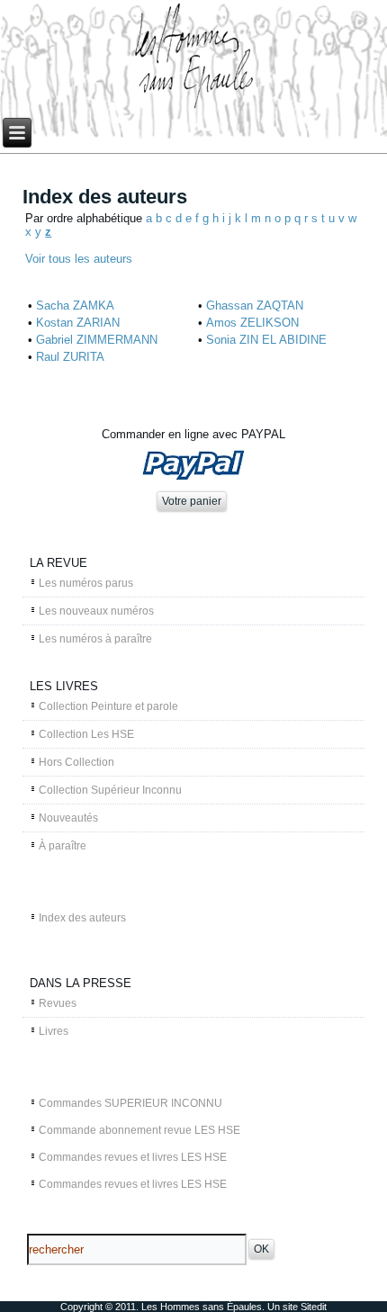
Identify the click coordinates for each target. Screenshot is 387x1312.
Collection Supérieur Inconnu (110, 790)
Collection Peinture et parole (108, 706)
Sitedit (314, 1306)
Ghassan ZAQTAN (254, 305)
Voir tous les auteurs (78, 258)
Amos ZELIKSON (252, 322)
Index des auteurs (82, 918)
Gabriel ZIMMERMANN (97, 339)
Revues (57, 1003)
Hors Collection (76, 762)
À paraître (62, 846)
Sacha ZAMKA (75, 305)
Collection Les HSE (86, 734)
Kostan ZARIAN (78, 322)
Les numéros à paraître (95, 639)
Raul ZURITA (70, 357)
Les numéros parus (86, 583)
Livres (53, 1031)
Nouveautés (68, 818)
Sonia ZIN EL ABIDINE (266, 339)
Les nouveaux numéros (96, 611)
